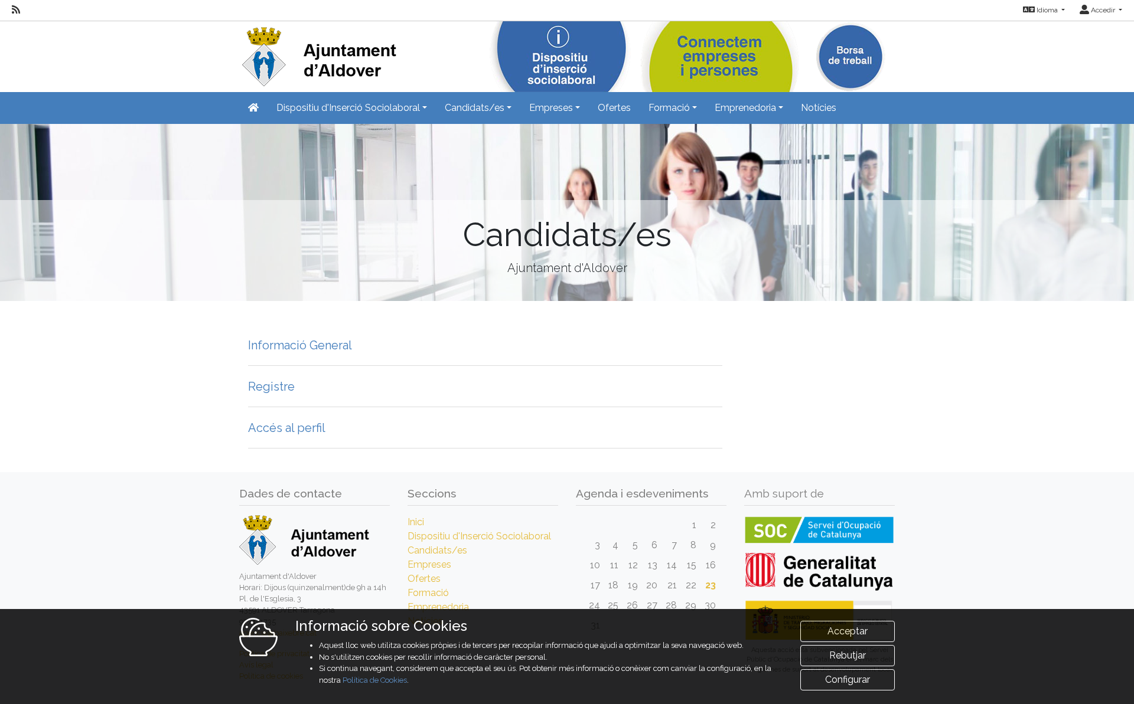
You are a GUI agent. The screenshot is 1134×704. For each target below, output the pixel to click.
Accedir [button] (1103, 10)
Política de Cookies (375, 680)
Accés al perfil (286, 428)
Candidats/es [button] (474, 107)
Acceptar (847, 631)
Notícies (818, 107)
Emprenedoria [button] (745, 107)
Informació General (300, 345)
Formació (428, 592)
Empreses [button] (551, 107)
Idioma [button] (1047, 10)
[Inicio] (317, 52)
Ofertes (614, 107)
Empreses (429, 564)
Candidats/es (437, 550)
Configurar (847, 679)
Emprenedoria (438, 607)
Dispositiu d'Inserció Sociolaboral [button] (348, 107)
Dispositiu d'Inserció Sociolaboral (479, 536)
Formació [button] (669, 107)
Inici (416, 522)
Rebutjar (847, 655)
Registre (271, 386)
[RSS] (16, 10)
